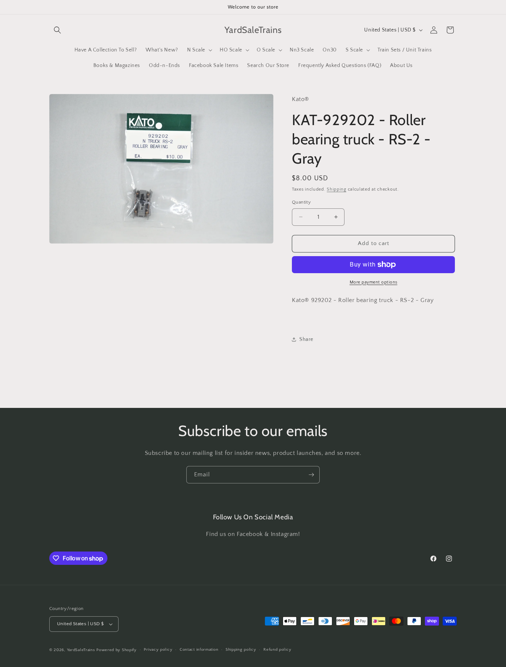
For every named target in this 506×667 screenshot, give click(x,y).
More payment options (373, 282)
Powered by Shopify (116, 650)
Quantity (301, 202)
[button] (57, 30)
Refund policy (277, 649)
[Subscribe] (311, 474)
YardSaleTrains (81, 650)
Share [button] (306, 339)
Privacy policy (158, 649)
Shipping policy (241, 649)
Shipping (336, 189)
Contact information (199, 649)
